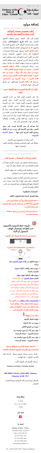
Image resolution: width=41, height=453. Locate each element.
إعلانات (20, 407)
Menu (6, 2)
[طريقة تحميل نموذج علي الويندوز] (20, 243)
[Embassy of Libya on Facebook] (20, 417)
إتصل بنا (20, 401)
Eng (29, 6)
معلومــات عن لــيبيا (20, 404)
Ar (37, 6)
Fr (33, 6)
